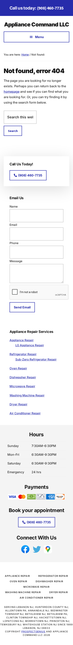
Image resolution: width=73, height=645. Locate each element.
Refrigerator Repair (23, 354)
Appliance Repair (22, 340)
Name (14, 206)
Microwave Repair (22, 386)
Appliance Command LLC (36, 24)
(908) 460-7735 (50, 8)
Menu (39, 37)
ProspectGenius (33, 631)
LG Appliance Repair (29, 345)
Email (13, 225)
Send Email (22, 307)
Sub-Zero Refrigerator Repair (36, 359)
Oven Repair (18, 368)
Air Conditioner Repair (25, 413)
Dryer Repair (18, 404)
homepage (11, 91)
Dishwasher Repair (23, 377)
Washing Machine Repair (27, 395)
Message (16, 261)
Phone (14, 243)
